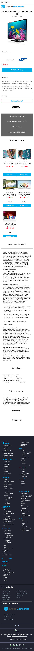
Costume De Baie (26, 452)
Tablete (6, 449)
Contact (18, 597)
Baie (22, 505)
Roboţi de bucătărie (9, 481)
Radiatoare (8, 536)
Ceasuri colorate (9, 493)
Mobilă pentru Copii (26, 500)
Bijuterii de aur (8, 497)
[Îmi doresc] (31, 52)
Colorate (7, 492)
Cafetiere (6, 483)
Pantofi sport (24, 476)
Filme (5, 580)
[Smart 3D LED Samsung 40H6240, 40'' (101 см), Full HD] (10, 185)
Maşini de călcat (8, 484)
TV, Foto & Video (7, 459)
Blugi (23, 462)
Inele (6, 499)
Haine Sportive (25, 457)
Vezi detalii (10, 174)
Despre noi (19, 595)
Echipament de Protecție (7, 555)
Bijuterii (6, 495)
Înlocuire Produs (17, 132)
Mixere (5, 486)
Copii (22, 458)
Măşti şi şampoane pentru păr (8, 522)
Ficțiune (6, 568)
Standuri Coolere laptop (8, 456)
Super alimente (8, 532)
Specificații (17, 127)
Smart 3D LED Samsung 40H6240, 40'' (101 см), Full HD (9, 194)
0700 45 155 (8, 616)
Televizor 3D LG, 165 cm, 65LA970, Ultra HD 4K (24, 194)
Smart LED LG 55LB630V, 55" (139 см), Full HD (10, 225)
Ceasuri (23, 483)
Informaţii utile (6, 595)
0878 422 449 (8, 619)
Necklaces (7, 503)
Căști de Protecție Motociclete (8, 549)
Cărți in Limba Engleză (7, 575)
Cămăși (24, 463)
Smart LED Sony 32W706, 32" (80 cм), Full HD (9, 163)
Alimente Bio (6, 528)
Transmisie (24, 522)
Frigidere (6, 479)
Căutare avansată (21, 593)
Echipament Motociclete (6, 552)
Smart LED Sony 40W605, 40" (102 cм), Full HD (24, 163)
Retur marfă (5, 593)
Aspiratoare (24, 441)
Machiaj (6, 515)
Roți (5, 545)
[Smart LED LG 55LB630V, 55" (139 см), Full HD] (10, 215)
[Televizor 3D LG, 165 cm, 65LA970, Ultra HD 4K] (24, 185)
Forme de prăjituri (25, 515)
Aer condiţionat (25, 442)
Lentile (5, 468)
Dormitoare (24, 493)
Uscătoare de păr (8, 488)
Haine (20, 448)
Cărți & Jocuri (6, 566)
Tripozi (5, 469)
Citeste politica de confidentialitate (17, 636)
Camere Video (7, 464)
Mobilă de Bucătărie (26, 496)
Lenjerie (24, 455)
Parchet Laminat (25, 507)
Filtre (23, 524)
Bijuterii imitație (9, 498)
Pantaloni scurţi (26, 465)
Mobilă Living (24, 498)
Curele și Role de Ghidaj (25, 529)
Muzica (6, 579)
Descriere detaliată (17, 121)
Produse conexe (17, 116)
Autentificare (6, 597)
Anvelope (6, 547)
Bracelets (7, 501)
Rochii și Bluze (25, 453)
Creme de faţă (7, 516)
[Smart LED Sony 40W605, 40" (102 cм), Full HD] (24, 154)
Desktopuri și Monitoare (7, 451)
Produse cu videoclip (5, 562)
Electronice (5, 477)
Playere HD (7, 471)
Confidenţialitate (21, 591)
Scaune (23, 510)
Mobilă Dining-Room (26, 495)
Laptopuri (6, 447)
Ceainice (23, 513)
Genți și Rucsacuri (8, 453)
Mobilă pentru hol (25, 512)
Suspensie (24, 527)
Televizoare (7, 461)
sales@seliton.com (9, 614)
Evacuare (7, 540)
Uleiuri (23, 525)
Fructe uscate (7, 530)
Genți (22, 481)
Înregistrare (5, 599)
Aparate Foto (7, 463)
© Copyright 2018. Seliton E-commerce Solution (17, 648)
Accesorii (6, 474)
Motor (23, 523)
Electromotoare (9, 535)
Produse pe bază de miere (8, 524)
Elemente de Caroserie (7, 543)
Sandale (23, 470)
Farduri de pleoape (9, 513)
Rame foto (6, 466)
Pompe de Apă (25, 530)
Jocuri (5, 577)
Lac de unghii (7, 511)
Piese (22, 520)
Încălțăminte (23, 467)
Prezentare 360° (7, 558)
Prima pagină (6, 591)
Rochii (23, 454)
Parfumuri (6, 509)
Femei (22, 450)
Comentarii (17, 137)
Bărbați (23, 460)
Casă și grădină (24, 491)
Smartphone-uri (8, 445)
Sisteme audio (7, 473)
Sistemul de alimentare (7, 538)
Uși (22, 502)
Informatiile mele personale (18, 639)
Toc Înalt (23, 471)
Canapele (23, 508)
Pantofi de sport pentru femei (24, 474)
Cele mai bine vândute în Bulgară (7, 570)
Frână (6, 541)
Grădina (23, 503)
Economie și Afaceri (9, 572)
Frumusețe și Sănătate (6, 507)
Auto (20, 518)
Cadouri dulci (7, 533)
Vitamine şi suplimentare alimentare (9, 519)
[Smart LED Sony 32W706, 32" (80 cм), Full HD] (10, 154)
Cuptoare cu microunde (23, 445)
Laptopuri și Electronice (6, 442)
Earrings (7, 502)
